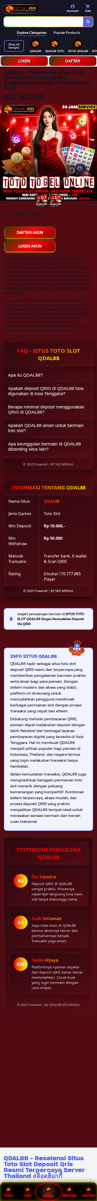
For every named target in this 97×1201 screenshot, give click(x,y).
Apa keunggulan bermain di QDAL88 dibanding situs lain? (44, 447)
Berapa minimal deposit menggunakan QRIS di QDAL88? (46, 410)
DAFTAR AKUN (30, 232)
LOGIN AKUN (30, 246)
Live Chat (88, 1195)
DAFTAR (72, 61)
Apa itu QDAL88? (25, 375)
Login (27, 1195)
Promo (8, 1195)
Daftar (48, 1196)
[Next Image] (93, 153)
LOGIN (24, 61)
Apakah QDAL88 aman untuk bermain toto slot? (46, 428)
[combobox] (43, 22)
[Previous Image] (4, 153)
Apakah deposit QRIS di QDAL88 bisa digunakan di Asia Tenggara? (46, 391)
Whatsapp (69, 1195)
